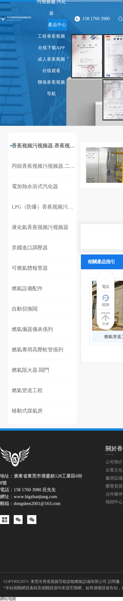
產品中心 (57, 24)
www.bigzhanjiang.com (35, 496)
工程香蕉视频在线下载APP (51, 42)
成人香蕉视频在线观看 (51, 65)
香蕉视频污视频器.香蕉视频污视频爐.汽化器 (44, 146)
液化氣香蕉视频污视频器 (40, 227)
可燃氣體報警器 (30, 268)
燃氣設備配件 (27, 288)
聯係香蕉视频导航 (51, 88)
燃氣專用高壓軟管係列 (37, 349)
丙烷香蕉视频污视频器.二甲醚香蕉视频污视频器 (44, 166)
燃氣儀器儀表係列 (32, 329)
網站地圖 (8, 599)
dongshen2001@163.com (37, 503)
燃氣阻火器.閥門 (30, 370)
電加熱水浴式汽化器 (35, 186)
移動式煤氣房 (27, 411)
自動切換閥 (24, 309)
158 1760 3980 (96, 18)
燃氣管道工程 (27, 390)
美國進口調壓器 (30, 248)
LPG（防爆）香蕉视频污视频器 (44, 207)
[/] (3, 19)
